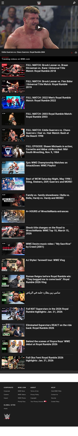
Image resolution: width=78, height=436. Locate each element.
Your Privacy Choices (37, 401)
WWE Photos (22, 398)
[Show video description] (72, 52)
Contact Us (54, 394)
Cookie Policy (55, 401)
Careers (6, 394)
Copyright (33, 398)
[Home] (39, 2)
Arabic (6, 408)
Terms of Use (35, 391)
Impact (6, 398)
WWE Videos (22, 394)
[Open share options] (76, 52)
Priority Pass (21, 401)
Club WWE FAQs (56, 391)
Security (53, 398)
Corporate (7, 391)
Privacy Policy (35, 394)
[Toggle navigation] (2, 3)
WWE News (21, 391)
